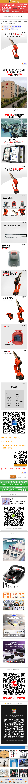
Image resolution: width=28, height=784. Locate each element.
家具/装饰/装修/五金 (16, 26)
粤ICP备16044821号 (20, 778)
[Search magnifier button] (24, 16)
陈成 (25, 477)
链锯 (25, 63)
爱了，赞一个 (13, 476)
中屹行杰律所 (10, 779)
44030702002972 (20, 779)
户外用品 (6, 29)
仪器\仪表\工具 (14, 29)
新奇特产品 (6, 26)
